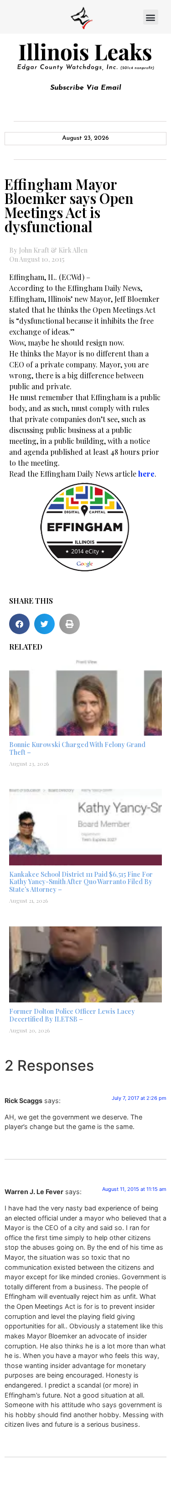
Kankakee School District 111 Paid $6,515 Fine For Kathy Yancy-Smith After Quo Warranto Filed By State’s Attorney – (81, 882)
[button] (150, 17)
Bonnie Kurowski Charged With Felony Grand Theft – (77, 748)
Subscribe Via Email (85, 88)
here (146, 473)
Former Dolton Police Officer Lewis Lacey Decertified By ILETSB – (72, 1015)
